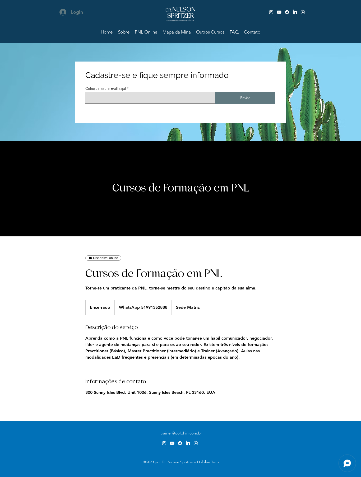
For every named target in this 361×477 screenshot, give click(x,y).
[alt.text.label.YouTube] (279, 12)
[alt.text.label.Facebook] (287, 12)
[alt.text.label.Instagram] (271, 12)
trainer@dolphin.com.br (181, 433)
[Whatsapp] (303, 12)
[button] (210, 32)
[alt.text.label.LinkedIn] (295, 12)
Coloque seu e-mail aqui (105, 88)
